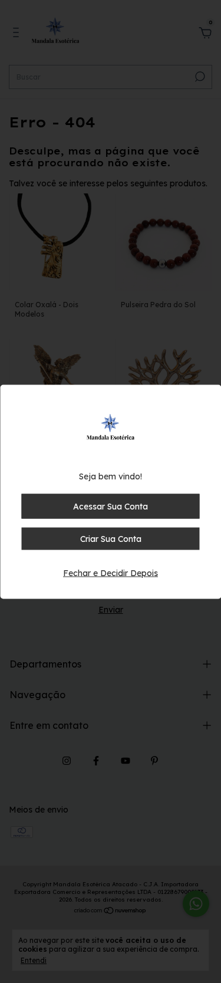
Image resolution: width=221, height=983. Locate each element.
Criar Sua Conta (110, 538)
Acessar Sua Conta (110, 506)
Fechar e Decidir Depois (110, 572)
